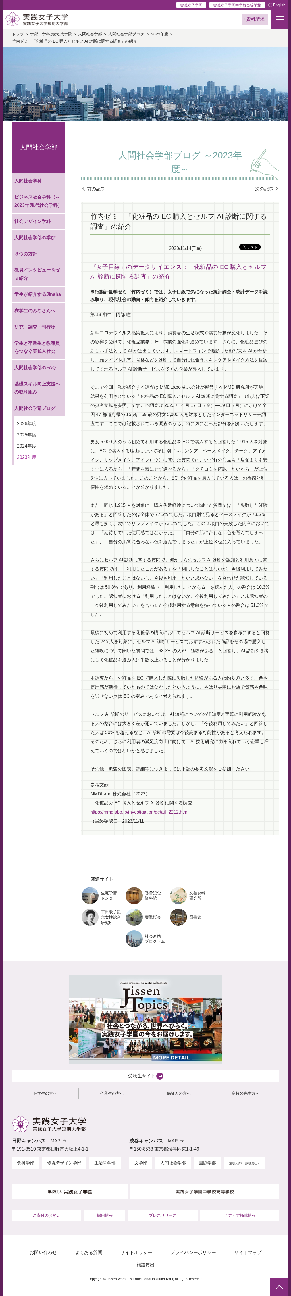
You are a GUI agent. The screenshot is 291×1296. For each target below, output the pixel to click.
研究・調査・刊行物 (34, 327)
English (279, 5)
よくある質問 (88, 1252)
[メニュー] (279, 19)
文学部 (140, 1162)
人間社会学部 (90, 34)
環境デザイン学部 (64, 1162)
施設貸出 (145, 1264)
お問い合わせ (43, 1252)
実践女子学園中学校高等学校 (237, 5)
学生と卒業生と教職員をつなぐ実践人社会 (37, 347)
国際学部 (207, 1162)
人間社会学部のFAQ (35, 367)
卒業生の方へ (112, 1093)
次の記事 (264, 188)
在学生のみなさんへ (34, 310)
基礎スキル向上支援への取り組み (37, 387)
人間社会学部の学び (34, 237)
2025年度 (26, 434)
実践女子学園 (191, 5)
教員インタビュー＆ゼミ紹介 (37, 274)
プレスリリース (163, 1215)
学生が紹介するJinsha (37, 294)
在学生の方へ (45, 1093)
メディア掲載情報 (240, 1215)
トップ (18, 34)
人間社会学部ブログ (126, 34)
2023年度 (159, 34)
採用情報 (105, 1215)
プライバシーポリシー (193, 1252)
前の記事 (96, 188)
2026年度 (26, 423)
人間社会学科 (28, 180)
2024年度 (26, 446)
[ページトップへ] (279, 1287)
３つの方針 (25, 253)
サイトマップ (247, 1252)
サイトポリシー (136, 1252)
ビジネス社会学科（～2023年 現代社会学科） (38, 201)
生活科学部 (105, 1162)
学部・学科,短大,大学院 (51, 34)
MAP (56, 1140)
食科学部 (25, 1162)
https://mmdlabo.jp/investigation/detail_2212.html (139, 812)
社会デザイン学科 (32, 221)
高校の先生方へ (245, 1093)
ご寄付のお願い (47, 1215)
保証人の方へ (179, 1093)
